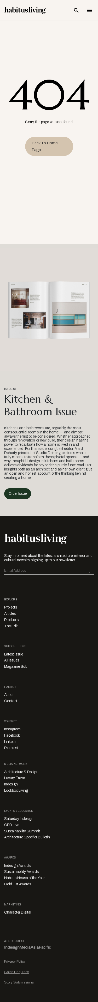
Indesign (11, 784)
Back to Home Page (45, 146)
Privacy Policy (15, 961)
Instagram (12, 729)
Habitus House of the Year (24, 878)
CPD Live (11, 825)
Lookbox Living (16, 790)
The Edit (11, 626)
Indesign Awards (17, 866)
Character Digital (17, 912)
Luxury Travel (15, 778)
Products (11, 620)
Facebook (12, 735)
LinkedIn (11, 742)
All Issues (11, 660)
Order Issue (18, 494)
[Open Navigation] (89, 10)
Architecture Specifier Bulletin (27, 837)
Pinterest (11, 748)
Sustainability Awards (21, 872)
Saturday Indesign (18, 819)
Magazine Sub (15, 667)
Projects (10, 607)
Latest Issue (13, 654)
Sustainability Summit (22, 831)
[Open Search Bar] (76, 10)
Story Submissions (19, 982)
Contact (10, 701)
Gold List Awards (17, 884)
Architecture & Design (21, 772)
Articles (10, 614)
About (9, 695)
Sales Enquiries (16, 972)
